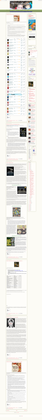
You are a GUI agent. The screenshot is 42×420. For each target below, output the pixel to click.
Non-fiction (13, 159)
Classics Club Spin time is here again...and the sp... (31, 176)
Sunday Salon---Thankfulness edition (31, 182)
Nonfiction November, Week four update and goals (31, 181)
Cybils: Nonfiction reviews (9, 162)
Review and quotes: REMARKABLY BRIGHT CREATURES (31, 16)
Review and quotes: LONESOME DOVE (32, 129)
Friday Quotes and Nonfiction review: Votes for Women (31, 190)
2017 (29, 204)
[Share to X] (20, 120)
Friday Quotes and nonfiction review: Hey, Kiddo (31, 185)
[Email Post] (18, 120)
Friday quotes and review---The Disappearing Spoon (13, 124)
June (30, 199)
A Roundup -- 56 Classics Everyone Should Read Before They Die (33, 105)
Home (16, 410)
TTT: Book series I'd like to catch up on (33, 113)
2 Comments (16, 407)
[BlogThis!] (20, 120)
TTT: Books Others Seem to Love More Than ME (33, 120)
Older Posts (25, 410)
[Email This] (19, 120)
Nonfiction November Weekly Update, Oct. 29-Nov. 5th (31, 191)
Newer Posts (7, 410)
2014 (29, 206)
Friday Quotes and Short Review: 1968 (31, 193)
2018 (29, 169)
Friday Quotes (10, 159)
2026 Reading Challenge (34, 148)
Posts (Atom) (18, 412)
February (30, 202)
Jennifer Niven (30, 158)
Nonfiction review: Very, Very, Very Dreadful (12, 317)
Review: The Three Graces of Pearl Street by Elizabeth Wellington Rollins (32, 99)
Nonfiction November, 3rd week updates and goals (31, 187)
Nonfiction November (16, 159)
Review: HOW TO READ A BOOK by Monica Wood (33, 137)
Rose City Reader (15, 125)
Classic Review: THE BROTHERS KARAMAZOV (33, 133)
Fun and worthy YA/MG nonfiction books (31, 183)
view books (34, 154)
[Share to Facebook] (21, 120)
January (30, 203)
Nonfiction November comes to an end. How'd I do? (13, 14)
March (30, 201)
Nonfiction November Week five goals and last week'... (31, 179)
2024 (29, 164)
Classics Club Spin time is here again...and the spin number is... (14, 260)
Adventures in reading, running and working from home (31, 93)
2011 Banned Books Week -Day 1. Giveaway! (33, 109)
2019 (29, 168)
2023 (29, 165)
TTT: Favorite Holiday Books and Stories (33, 141)
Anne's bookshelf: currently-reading (33, 50)
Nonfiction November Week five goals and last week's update (14, 361)
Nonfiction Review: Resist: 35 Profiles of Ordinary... (31, 195)
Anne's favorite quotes (29, 147)
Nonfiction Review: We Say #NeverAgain (31, 188)
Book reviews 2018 (9, 358)
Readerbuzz (30, 100)
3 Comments (17, 313)
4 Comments (16, 120)
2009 (29, 210)
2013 (29, 207)
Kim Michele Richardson (31, 52)
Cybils (8, 159)
